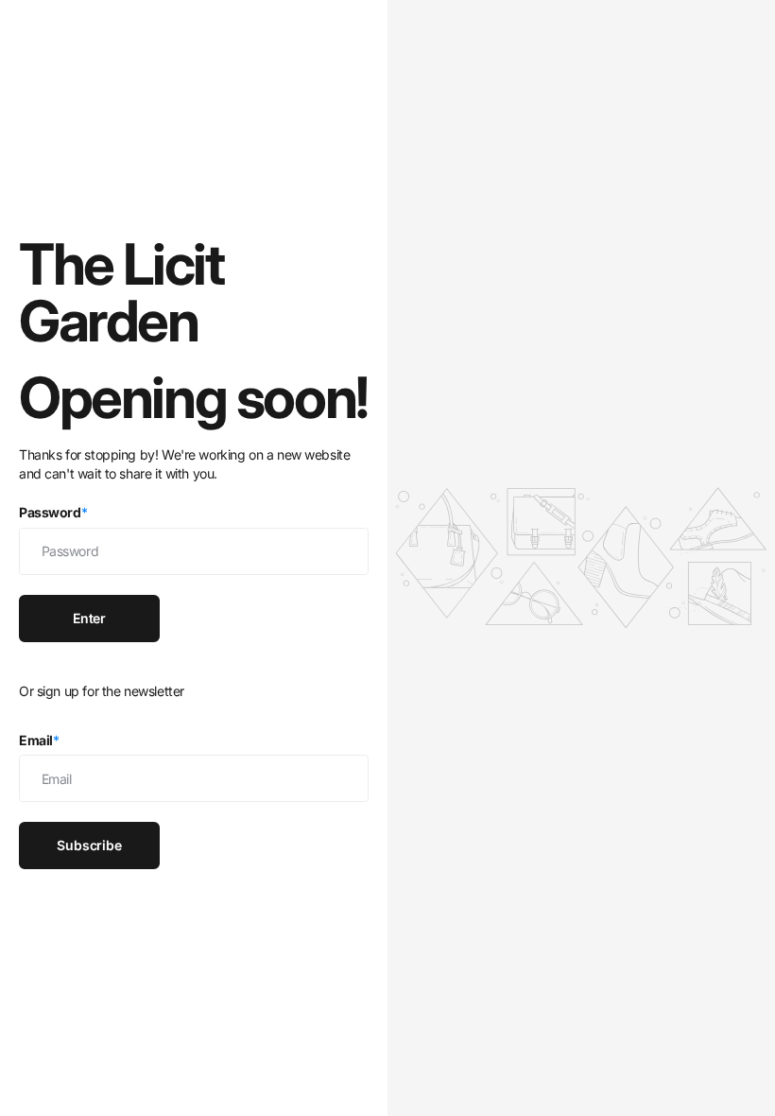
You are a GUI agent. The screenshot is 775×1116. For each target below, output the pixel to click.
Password (53, 512)
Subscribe (89, 845)
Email (39, 740)
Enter (89, 618)
